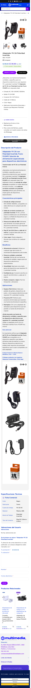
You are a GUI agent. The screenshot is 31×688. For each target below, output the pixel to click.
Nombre (4, 569)
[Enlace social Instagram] (13, 1)
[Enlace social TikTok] (21, 1)
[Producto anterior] (26, 13)
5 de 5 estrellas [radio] (18, 549)
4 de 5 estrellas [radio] (17, 549)
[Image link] (13, 638)
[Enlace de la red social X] (11, 1)
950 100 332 (5, 651)
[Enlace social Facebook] (9, 1)
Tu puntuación (6, 549)
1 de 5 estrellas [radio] (12, 549)
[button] (4, 29)
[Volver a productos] (28, 13)
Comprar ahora (22, 72)
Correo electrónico (7, 576)
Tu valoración (5, 552)
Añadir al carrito (9, 72)
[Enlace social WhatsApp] (19, 1)
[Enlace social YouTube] (15, 1)
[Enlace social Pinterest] (17, 1)
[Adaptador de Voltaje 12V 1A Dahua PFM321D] (22, 598)
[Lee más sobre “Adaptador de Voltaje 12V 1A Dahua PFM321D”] (27, 626)
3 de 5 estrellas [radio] (15, 549)
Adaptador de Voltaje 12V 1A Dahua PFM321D (21, 617)
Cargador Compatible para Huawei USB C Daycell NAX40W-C (7, 619)
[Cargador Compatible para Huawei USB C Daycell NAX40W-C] (8, 598)
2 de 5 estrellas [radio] (14, 549)
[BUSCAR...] (27, 8)
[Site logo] (15, 5)
